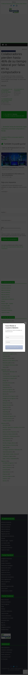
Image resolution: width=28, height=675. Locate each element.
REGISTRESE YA (14, 347)
